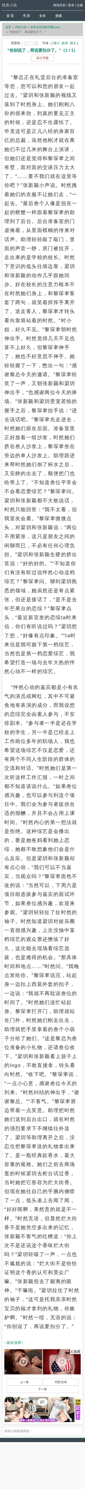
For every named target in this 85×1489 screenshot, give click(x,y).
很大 (73, 43)
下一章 (42, 1389)
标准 (65, 43)
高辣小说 (20, 27)
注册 (80, 5)
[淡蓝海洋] (26, 43)
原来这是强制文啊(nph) (45, 27)
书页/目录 (60, 1382)
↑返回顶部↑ (14, 1342)
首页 (8, 27)
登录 (71, 5)
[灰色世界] (36, 43)
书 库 (26, 16)
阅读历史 (59, 5)
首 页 (10, 16)
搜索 (58, 16)
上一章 (24, 1382)
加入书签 (42, 58)
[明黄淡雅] (31, 43)
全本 (42, 16)
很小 (56, 43)
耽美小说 (9, 5)
